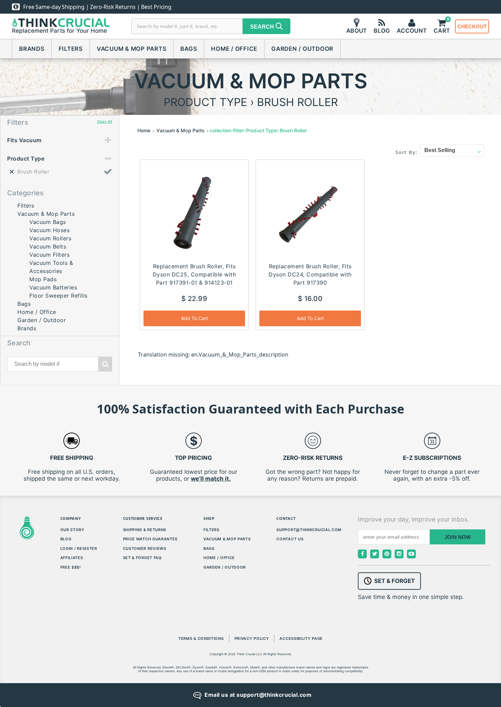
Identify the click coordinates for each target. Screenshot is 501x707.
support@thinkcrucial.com (308, 529)
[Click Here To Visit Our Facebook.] (362, 554)
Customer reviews (144, 548)
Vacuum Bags (47, 222)
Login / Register (78, 548)
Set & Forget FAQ (142, 557)
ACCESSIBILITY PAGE (301, 638)
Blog (66, 539)
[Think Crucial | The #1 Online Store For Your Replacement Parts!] (61, 22)
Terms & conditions (201, 638)
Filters (71, 48)
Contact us (289, 539)
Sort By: (406, 152)
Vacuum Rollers (50, 238)
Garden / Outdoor (302, 48)
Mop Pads (43, 279)
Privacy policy (251, 638)
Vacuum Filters (49, 254)
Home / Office (234, 48)
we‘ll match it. (211, 478)
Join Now (457, 537)
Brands (32, 48)
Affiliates (71, 557)
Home (143, 130)
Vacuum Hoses (49, 230)
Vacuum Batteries (53, 287)
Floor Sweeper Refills (58, 295)
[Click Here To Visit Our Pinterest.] (386, 554)
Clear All (104, 121)
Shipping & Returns (145, 529)
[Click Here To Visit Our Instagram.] (399, 554)
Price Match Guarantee (150, 539)
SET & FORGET (394, 580)
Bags (188, 48)
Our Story (72, 529)
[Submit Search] (105, 364)
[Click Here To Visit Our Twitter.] (374, 554)
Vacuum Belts (47, 246)
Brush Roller (33, 171)
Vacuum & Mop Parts (132, 48)
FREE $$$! (70, 567)
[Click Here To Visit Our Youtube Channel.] (411, 554)
